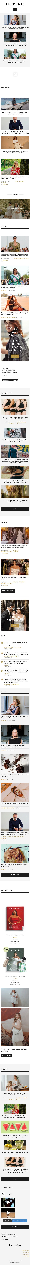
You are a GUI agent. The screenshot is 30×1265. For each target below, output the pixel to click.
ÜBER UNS (4, 1233)
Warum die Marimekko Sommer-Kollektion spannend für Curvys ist (15, 61)
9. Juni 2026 (10, 869)
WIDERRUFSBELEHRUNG (7, 1238)
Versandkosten (16, 941)
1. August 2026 (11, 290)
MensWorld (5, 808)
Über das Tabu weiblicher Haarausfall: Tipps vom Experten (14, 865)
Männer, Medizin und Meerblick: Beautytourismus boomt (14, 804)
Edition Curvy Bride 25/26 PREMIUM (15, 976)
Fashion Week (25, 258)
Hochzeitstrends (7, 551)
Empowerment (22, 422)
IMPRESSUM (4, 1239)
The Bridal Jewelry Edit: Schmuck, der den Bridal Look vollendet (13, 578)
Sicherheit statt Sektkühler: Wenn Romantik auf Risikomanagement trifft (15, 209)
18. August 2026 (5, 181)
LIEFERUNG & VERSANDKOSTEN (9, 1236)
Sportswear (11, 317)
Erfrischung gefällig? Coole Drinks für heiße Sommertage (15, 1153)
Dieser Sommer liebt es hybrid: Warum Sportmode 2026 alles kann (14, 313)
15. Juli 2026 (4, 550)
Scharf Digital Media (13, 1261)
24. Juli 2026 (10, 779)
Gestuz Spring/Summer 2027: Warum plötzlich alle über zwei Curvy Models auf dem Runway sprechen (14, 254)
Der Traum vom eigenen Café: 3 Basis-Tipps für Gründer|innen (15, 440)
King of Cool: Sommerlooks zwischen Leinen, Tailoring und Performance (15, 113)
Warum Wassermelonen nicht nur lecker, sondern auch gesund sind (15, 1136)
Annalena (5, 184)
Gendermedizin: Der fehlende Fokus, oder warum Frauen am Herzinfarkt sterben (15, 481)
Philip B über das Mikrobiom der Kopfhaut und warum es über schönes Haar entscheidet (15, 132)
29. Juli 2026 (19, 317)
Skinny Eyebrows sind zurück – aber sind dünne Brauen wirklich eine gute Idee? (15, 44)
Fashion (17, 258)
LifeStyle (18, 181)
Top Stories (15, 656)
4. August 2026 (8, 422)
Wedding (16, 551)
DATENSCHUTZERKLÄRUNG (8, 1234)
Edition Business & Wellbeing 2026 (15, 935)
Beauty (7, 665)
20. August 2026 (8, 648)
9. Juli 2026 (4, 582)
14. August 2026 (8, 675)
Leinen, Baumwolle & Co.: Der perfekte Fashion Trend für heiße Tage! (15, 151)
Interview (10, 837)
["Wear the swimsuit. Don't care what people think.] (8, 1202)
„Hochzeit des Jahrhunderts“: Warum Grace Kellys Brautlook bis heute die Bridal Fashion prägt (14, 546)
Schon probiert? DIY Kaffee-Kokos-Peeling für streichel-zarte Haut (15, 775)
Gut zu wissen (16, 647)
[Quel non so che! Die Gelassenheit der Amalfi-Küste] (8, 1213)
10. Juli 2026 (5, 840)
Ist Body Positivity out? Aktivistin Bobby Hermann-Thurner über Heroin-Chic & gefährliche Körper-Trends (15, 461)
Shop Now (15, 356)
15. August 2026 (8, 666)
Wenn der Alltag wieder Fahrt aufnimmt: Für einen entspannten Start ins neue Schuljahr (16, 644)
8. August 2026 (5, 258)
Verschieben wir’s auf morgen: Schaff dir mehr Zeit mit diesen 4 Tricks (15, 501)
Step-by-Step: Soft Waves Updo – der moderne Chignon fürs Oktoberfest (15, 27)
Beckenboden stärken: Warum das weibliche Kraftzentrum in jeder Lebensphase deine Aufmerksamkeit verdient (15, 419)
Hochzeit (16, 550)
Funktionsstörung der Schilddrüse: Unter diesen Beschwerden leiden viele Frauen (14, 177)
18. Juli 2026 (17, 808)
